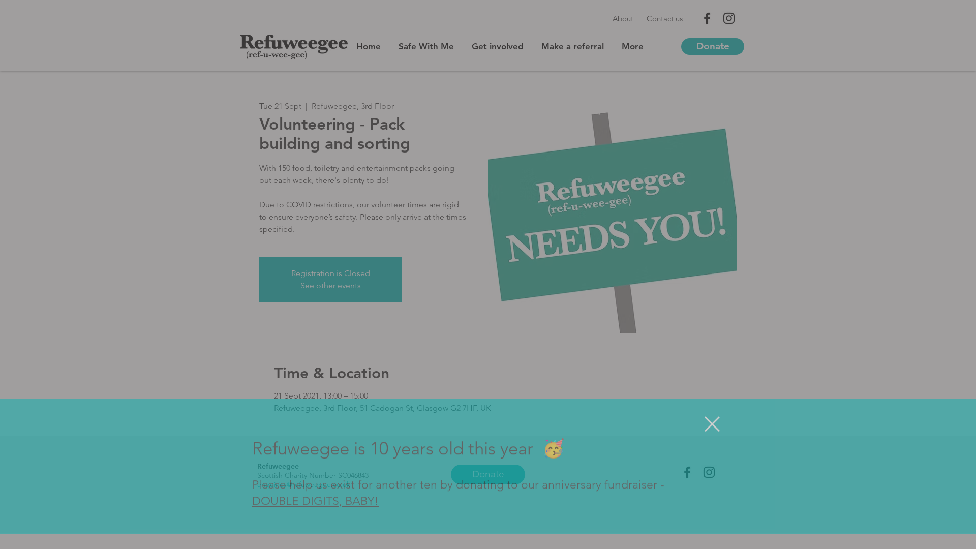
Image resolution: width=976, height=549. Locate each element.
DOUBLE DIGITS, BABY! (315, 517)
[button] (712, 439)
